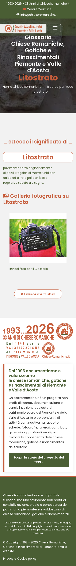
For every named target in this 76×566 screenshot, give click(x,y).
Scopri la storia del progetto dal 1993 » (38, 459)
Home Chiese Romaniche (22, 87)
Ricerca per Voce (60, 87)
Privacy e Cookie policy (20, 559)
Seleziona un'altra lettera (39, 294)
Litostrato (41, 91)
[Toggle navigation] (55, 28)
